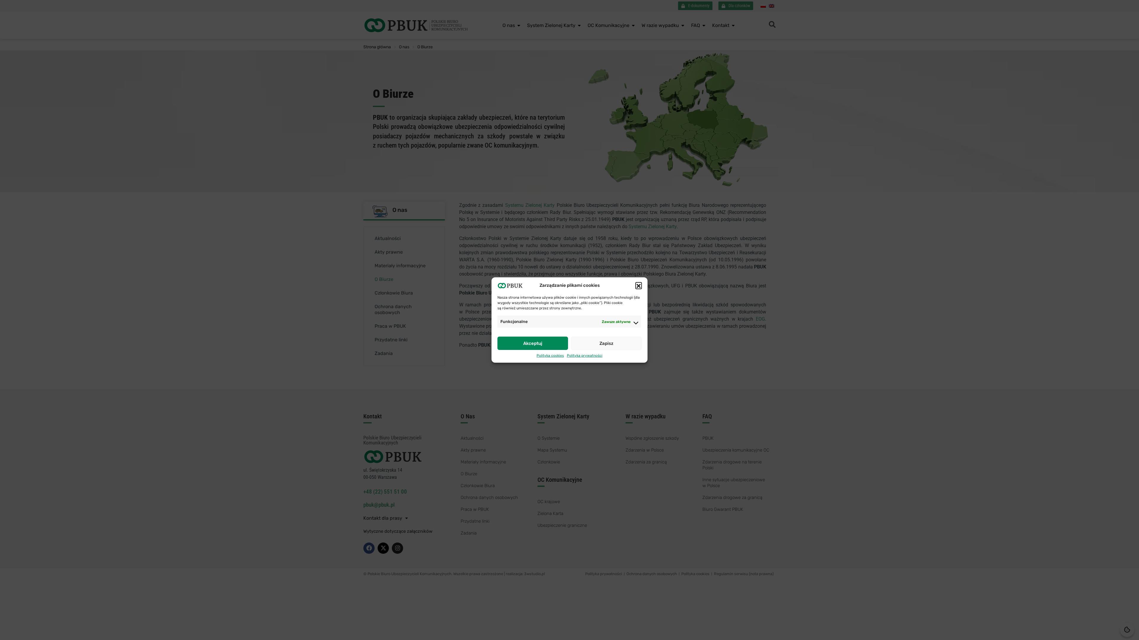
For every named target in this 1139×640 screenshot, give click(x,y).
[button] (639, 285)
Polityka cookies (550, 355)
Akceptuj (532, 343)
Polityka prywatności (584, 355)
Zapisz (606, 343)
